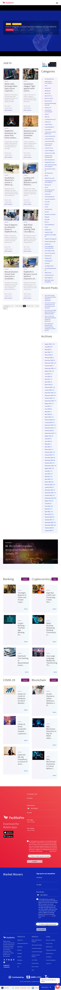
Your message (30, 828)
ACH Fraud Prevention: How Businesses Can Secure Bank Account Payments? (50, 305)
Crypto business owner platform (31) (50, 132)
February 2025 (48, 387)
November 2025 (49, 363)
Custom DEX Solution (36, 948)
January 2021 (48, 519)
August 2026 (48, 344)
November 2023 (49, 428)
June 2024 (47, 409)
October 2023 (48, 430)
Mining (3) (47, 217)
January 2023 (48, 455)
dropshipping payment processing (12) (50, 181)
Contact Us (48, 963)
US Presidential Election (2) (50, 269)
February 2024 (48, 419)
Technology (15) (48, 261)
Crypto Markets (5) (49, 138)
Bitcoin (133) (48, 93)
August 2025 (48, 371)
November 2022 (49, 460)
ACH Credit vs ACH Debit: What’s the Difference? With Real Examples (50, 312)
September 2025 (49, 368)
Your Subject (30, 820)
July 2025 (47, 374)
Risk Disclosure (49, 953)
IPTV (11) (47, 212)
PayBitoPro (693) (49, 232)
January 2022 (48, 487)
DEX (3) (46, 175)
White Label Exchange (37, 945)
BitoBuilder (20, 946)
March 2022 (48, 482)
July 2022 (47, 471)
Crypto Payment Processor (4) (48, 144)
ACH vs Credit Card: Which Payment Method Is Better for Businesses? (50, 318)
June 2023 (47, 441)
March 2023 (48, 449)
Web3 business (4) (49, 275)
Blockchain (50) (48, 101)
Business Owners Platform (36, 955)
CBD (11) (47, 114)
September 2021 (49, 498)
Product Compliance (51, 960)
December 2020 (49, 522)
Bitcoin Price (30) (49, 98)
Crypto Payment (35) (49, 141)
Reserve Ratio (35, 966)
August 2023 (48, 436)
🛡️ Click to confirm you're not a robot (39, 856)
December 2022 (49, 457)
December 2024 (49, 392)
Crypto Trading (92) (49, 150)
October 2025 (48, 365)
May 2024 (47, 411)
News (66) (47, 219)
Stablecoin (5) (48, 258)
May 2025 (47, 379)
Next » (5, 308)
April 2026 (47, 352)
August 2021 (48, 501)
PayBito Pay (20, 940)
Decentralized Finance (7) (50, 169)
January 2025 (48, 390)
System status (35, 963)
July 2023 (47, 438)
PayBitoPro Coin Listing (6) (50, 235)
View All (25, 579)
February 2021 (48, 517)
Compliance (49, 956)
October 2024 (48, 398)
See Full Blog (10, 32)
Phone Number (31, 805)
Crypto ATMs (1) (48, 124)
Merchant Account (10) (50, 214)
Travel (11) (47, 263)
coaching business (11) (50, 119)
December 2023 (49, 425)
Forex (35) (47, 201)
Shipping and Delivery (51, 950)
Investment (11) (48, 209)
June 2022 (47, 474)
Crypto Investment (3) (50, 136)
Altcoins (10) (48, 88)
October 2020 (48, 528)
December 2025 (49, 360)
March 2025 (48, 384)
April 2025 (47, 382)
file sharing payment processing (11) (49, 190)
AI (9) (46, 85)
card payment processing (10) (48, 110)
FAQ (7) (46, 187)
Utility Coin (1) (48, 272)
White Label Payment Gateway (37, 940)
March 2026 (48, 355)
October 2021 (48, 495)
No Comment (9, 110)
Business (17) (48, 107)
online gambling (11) (49, 224)
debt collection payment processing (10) (50, 165)
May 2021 (47, 509)
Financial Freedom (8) (50, 199)
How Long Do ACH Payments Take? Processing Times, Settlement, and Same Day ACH (50, 327)
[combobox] (29, 808)
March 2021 (48, 514)
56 (27, 306)
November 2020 (49, 525)
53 (17, 306)
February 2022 (48, 484)
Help (33, 970)
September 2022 (49, 465)
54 (21, 306)
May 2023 (47, 444)
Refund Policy (49, 946)
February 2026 (48, 357)
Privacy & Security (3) (50, 253)
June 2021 (47, 506)
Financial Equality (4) (49, 196)
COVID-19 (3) (48, 122)
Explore (26, 609)
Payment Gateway (17, 24)
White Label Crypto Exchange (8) (49, 281)
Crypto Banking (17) (49, 127)
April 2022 (47, 479)
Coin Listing (34, 960)
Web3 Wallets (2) (49, 277)
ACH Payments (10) (49, 79)
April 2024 (47, 414)
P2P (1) (46, 227)
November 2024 (49, 395)
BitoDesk (19, 950)
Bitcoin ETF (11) (48, 96)
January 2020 (48, 530)
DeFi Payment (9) (49, 173)
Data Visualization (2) (49, 159)
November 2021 (49, 492)
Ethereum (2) (48, 185)
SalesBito (19, 953)
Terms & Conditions (50, 940)
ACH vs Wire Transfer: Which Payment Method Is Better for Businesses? (50, 298)
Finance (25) (47, 194)
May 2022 (47, 476)
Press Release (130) (49, 250)
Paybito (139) (48, 229)
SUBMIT (34, 861)
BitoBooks (19, 960)
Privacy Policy (46, 851)
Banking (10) (48, 90)
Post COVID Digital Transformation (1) (49, 247)
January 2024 (48, 422)
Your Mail (29, 812)
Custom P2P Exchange (37, 951)
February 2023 (48, 452)
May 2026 (47, 349)
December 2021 (49, 490)
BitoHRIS (19, 956)
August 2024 (48, 403)
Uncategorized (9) (49, 266)
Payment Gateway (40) (50, 241)
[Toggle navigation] (57, 2)
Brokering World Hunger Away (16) (50, 104)
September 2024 (49, 401)
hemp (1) (47, 204)
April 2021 (47, 511)
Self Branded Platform (22, 943)
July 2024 (47, 406)
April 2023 (47, 447)
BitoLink (19, 963)
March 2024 (48, 417)
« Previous (6, 306)
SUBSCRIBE (41, 929)
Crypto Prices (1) (49, 148)
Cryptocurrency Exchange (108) (48, 156)
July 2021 (47, 503)
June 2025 (47, 376)
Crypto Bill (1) (48, 129)
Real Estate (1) (48, 255)
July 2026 (47, 347)
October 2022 (48, 463)
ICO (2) (46, 207)
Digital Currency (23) (49, 178)
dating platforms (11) (50, 162)
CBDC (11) (47, 117)
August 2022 (48, 468)
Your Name (30, 798)
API (18, 967)
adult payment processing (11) (48, 82)
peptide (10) (48, 244)
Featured (8, 24)
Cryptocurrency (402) (50, 153)
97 (37, 306)
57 (31, 306)
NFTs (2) (46, 222)
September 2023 (49, 433)
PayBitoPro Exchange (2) (50, 239)
